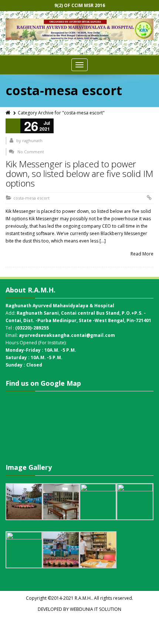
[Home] (8, 113)
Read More (142, 254)
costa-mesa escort (31, 198)
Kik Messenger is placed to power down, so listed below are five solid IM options (79, 174)
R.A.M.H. (83, 598)
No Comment (30, 151)
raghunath (32, 140)
